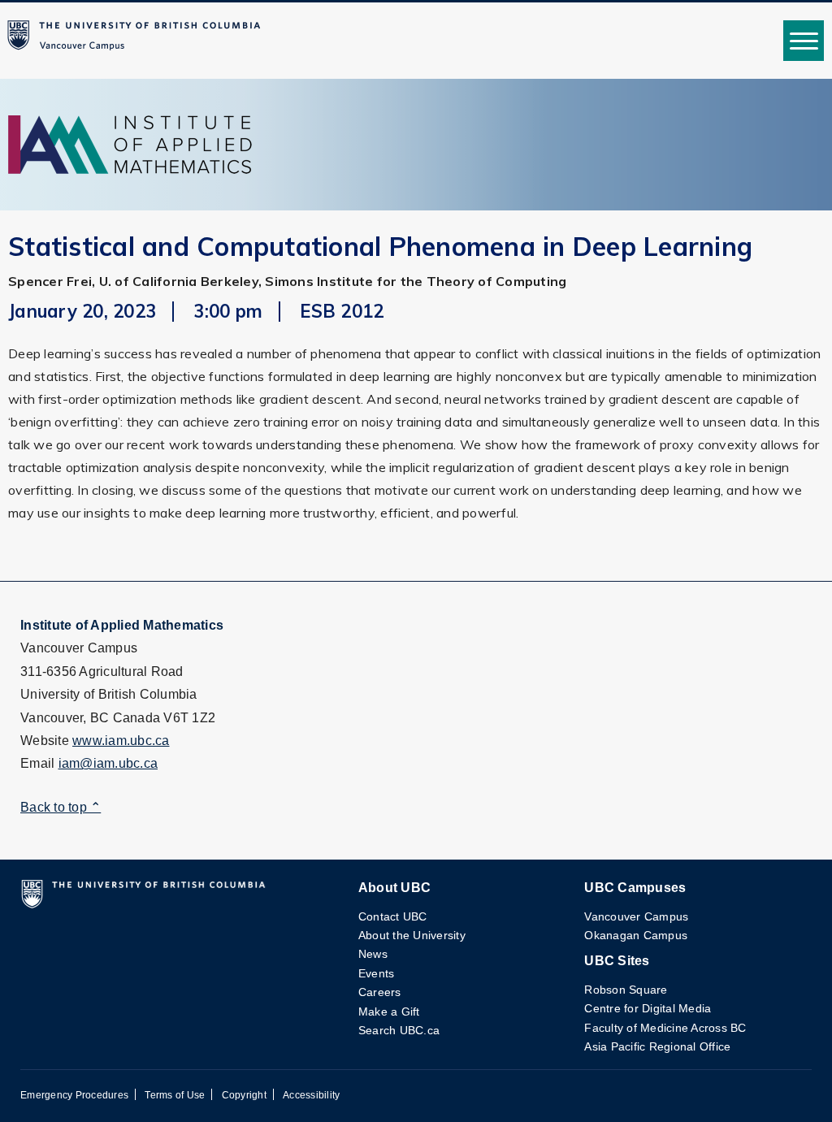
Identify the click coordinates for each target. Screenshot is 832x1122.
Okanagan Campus (635, 935)
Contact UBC (392, 916)
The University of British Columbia (137, 40)
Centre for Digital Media (647, 1008)
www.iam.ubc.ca (121, 740)
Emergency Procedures (74, 1095)
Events (376, 973)
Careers (379, 992)
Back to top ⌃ (60, 807)
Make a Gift (389, 1011)
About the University (412, 935)
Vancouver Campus (636, 916)
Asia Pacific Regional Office (657, 1046)
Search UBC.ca (399, 1030)
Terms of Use (175, 1095)
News (373, 953)
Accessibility (311, 1095)
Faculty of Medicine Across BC (665, 1027)
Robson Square (625, 989)
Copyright (244, 1095)
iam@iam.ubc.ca (108, 763)
